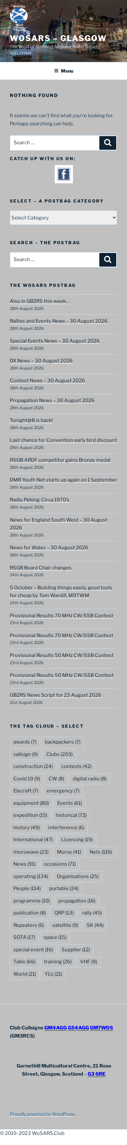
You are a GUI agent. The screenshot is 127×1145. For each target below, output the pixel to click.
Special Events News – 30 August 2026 (55, 341)
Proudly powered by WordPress (42, 1114)
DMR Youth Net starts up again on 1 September (63, 480)
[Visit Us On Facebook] (63, 179)
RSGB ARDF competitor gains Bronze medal (60, 460)
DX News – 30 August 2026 (41, 361)
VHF (88, 962)
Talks (24, 962)
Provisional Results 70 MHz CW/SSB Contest (61, 616)
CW (56, 779)
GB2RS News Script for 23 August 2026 (55, 695)
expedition (30, 815)
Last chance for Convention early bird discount (63, 440)
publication (29, 913)
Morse (69, 852)
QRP (64, 913)
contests (76, 766)
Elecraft (25, 791)
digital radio (89, 779)
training (58, 962)
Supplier (76, 950)
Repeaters (28, 925)
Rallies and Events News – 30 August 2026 (58, 321)
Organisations (78, 876)
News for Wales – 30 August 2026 (49, 548)
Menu (67, 71)
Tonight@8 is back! (31, 420)
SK (95, 925)
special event (33, 950)
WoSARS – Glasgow (58, 38)
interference (66, 828)
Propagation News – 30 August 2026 (52, 400)
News (24, 864)
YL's (53, 974)
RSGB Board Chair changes (41, 568)
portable (63, 888)
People (27, 888)
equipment (31, 803)
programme (31, 901)
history (26, 828)
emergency (63, 791)
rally (92, 913)
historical (71, 815)
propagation (76, 901)
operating (30, 876)
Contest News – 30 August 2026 (47, 381)
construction (33, 766)
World (24, 974)
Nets (101, 852)
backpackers (62, 742)
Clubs (59, 754)
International (33, 840)
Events (69, 803)
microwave (31, 852)
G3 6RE (97, 1074)
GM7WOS (101, 1028)
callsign (25, 754)
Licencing (77, 840)
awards (24, 742)
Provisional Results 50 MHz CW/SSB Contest (62, 655)
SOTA (24, 937)
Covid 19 (26, 779)
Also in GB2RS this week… (39, 301)
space (55, 937)
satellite (65, 925)
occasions (60, 864)
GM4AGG (55, 1028)
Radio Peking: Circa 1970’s (39, 500)
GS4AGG (78, 1028)
